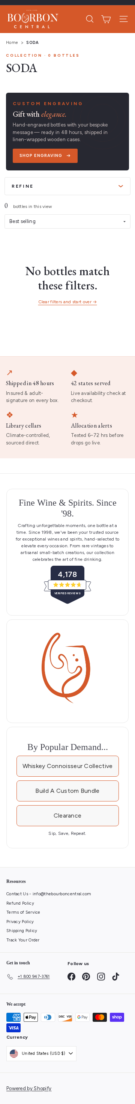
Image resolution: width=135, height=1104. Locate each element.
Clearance (68, 815)
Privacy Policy (20, 921)
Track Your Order (23, 940)
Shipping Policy (22, 930)
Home (12, 42)
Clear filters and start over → (67, 301)
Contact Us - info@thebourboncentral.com (49, 894)
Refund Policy (20, 903)
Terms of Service (23, 912)
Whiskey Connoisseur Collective (67, 766)
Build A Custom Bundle (67, 790)
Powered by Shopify (28, 1088)
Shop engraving (41, 155)
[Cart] (106, 19)
